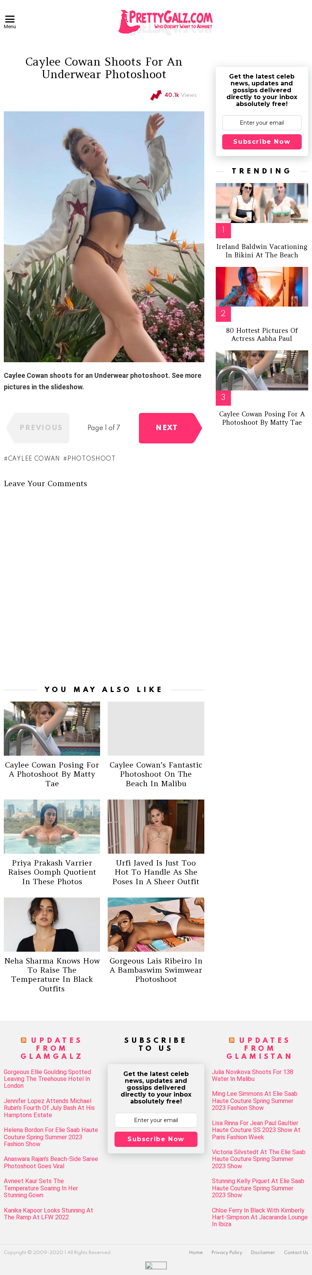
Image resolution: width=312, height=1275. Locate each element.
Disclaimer (263, 1253)
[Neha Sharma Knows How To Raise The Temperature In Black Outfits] (52, 925)
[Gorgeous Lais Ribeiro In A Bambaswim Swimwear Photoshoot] (156, 925)
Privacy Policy (227, 1253)
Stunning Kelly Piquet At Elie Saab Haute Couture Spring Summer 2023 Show (258, 1188)
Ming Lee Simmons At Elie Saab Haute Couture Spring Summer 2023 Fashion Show (255, 1100)
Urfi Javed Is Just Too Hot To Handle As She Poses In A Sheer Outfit (155, 872)
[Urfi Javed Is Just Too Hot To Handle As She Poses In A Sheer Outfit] (156, 827)
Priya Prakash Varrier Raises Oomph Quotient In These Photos (52, 872)
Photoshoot (91, 459)
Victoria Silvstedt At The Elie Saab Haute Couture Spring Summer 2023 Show (259, 1159)
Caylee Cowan (34, 459)
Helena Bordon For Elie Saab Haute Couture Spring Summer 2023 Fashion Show (51, 1137)
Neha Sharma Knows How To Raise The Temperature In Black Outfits (52, 974)
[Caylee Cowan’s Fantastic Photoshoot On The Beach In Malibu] (156, 729)
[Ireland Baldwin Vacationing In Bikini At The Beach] (262, 203)
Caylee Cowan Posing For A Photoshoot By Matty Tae (52, 774)
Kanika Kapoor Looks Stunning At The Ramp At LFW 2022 (48, 1214)
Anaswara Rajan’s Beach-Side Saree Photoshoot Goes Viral (51, 1162)
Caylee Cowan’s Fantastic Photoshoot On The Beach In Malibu (156, 774)
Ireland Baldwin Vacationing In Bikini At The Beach (261, 250)
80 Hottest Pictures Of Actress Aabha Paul (262, 334)
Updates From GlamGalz (52, 1049)
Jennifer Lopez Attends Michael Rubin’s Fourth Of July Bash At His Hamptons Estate (49, 1108)
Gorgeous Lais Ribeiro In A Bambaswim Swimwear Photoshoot (156, 970)
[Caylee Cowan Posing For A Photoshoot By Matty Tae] (52, 729)
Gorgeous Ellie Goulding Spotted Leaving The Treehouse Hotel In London (47, 1079)
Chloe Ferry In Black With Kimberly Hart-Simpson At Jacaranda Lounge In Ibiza (260, 1217)
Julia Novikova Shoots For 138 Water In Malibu (252, 1075)
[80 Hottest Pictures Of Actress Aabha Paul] (262, 287)
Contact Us (296, 1253)
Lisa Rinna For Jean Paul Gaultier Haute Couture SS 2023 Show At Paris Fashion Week (256, 1130)
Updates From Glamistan (260, 1049)
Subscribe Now (261, 141)
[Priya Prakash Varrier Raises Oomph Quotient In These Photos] (52, 827)
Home (196, 1253)
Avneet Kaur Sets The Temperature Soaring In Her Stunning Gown (41, 1188)
